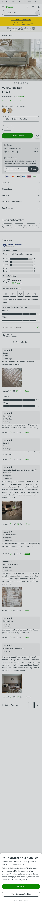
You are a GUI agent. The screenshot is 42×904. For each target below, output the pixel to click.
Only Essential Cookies (21, 894)
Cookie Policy (7, 879)
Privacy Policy (21, 879)
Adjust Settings (21, 900)
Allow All (21, 886)
